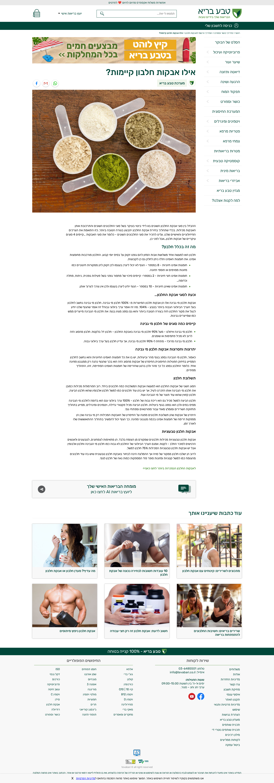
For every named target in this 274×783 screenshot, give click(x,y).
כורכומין (128, 684)
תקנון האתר (232, 699)
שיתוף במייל (46, 83)
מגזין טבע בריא (228, 190)
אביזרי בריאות (229, 180)
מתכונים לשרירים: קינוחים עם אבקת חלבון (211, 571)
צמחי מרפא (231, 141)
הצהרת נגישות (231, 714)
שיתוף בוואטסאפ (55, 83)
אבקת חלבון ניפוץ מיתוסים (77, 631)
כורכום (56, 679)
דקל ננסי (55, 674)
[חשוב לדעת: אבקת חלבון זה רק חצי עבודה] (137, 626)
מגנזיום (92, 679)
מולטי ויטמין (89, 694)
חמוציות (91, 699)
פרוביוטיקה (53, 684)
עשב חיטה (54, 689)
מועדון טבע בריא (230, 719)
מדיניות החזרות (230, 679)
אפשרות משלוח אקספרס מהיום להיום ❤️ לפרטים (137, 2)
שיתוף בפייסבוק (36, 83)
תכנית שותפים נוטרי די (226, 729)
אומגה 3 (91, 684)
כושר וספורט (230, 101)
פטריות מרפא (230, 131)
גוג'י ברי (128, 674)
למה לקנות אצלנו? (226, 200)
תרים (93, 704)
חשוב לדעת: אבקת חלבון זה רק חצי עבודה (139, 631)
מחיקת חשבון (232, 689)
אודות (236, 674)
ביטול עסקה (232, 745)
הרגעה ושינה (230, 81)
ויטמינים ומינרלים (227, 121)
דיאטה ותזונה (230, 72)
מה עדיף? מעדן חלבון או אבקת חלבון (70, 571)
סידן (57, 699)
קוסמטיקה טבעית (226, 161)
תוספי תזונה (89, 714)
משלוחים (234, 669)
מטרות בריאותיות (227, 151)
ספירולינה (127, 704)
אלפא (129, 669)
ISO (58, 669)
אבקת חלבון (53, 704)
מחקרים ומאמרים (123, 714)
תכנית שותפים (231, 724)
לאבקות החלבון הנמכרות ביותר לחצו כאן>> (169, 468)
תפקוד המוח (230, 91)
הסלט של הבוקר (227, 42)
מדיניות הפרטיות (85, 778)
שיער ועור (232, 62)
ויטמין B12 (127, 694)
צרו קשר (234, 684)
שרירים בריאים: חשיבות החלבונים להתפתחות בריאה (217, 633)
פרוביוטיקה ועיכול (226, 52)
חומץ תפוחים (89, 669)
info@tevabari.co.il (183, 672)
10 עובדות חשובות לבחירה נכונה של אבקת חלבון (138, 572)
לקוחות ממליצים (230, 740)
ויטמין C (55, 694)
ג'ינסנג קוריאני (87, 709)
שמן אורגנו (90, 674)
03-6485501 (187, 668)
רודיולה (55, 709)
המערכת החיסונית (226, 111)
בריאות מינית (230, 171)
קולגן (130, 679)
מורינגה (92, 689)
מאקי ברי (128, 709)
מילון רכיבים (232, 735)
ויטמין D (128, 699)
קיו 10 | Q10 (126, 689)
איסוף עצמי (233, 694)
